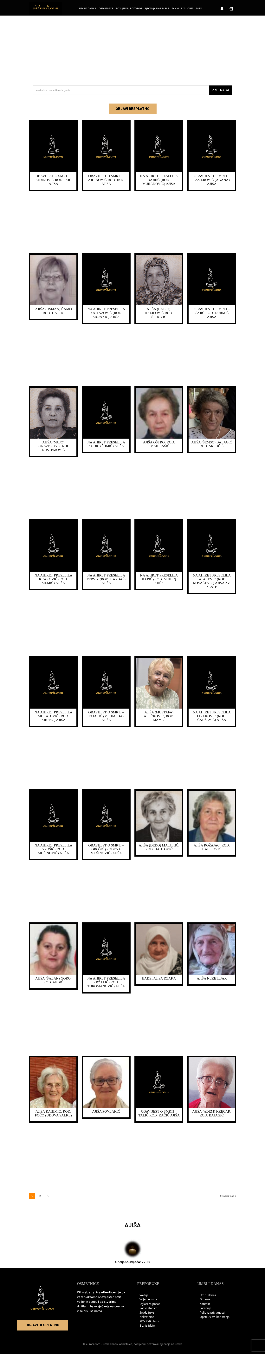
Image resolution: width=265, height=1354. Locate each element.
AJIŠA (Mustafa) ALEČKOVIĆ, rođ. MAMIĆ (159, 716)
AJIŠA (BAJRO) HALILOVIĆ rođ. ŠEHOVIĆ (159, 313)
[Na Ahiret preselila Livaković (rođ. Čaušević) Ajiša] (212, 683)
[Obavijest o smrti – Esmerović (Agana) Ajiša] (212, 146)
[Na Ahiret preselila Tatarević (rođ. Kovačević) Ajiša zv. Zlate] (212, 546)
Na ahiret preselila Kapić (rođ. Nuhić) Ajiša (159, 579)
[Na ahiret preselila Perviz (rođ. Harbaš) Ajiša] (106, 546)
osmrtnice (125, 1344)
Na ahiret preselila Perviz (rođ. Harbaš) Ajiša (106, 579)
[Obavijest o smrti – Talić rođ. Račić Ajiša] (159, 1082)
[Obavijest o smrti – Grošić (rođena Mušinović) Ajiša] (106, 816)
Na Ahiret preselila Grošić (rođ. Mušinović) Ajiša (53, 849)
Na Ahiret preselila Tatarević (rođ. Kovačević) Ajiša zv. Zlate (212, 581)
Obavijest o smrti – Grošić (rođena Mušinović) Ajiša (106, 849)
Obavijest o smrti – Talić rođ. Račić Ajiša (159, 1113)
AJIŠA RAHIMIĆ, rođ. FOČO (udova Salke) (53, 1113)
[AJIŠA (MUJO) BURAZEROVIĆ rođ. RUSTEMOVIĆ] (53, 413)
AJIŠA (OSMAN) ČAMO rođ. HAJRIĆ (53, 311)
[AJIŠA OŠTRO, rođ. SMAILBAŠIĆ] (159, 413)
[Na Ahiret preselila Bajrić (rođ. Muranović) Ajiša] (159, 146)
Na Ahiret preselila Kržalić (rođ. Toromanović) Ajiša (106, 982)
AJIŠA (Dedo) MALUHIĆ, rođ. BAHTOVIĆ (159, 847)
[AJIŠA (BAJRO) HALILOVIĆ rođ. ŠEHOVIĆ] (159, 280)
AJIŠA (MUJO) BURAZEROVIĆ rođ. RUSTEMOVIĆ (53, 446)
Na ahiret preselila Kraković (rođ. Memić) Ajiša (53, 579)
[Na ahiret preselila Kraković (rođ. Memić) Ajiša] (53, 546)
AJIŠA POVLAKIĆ (106, 1111)
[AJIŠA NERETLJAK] (212, 949)
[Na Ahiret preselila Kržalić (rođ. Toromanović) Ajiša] (106, 949)
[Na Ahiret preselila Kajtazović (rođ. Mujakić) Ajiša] (106, 280)
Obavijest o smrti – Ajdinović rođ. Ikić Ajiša (53, 180)
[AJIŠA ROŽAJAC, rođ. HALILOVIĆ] (212, 816)
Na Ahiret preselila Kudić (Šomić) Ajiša (106, 444)
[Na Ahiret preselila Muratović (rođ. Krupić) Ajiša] (53, 683)
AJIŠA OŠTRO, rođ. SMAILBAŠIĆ (159, 444)
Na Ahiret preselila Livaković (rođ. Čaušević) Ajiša (212, 716)
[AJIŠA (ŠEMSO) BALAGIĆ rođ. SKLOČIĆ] (212, 413)
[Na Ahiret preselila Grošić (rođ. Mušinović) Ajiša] (53, 816)
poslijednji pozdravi (146, 1344)
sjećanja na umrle (171, 1344)
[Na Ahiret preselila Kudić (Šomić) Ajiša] (106, 413)
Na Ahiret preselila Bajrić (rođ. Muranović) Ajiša (159, 180)
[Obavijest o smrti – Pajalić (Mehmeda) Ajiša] (106, 683)
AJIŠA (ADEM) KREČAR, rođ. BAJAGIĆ (211, 1113)
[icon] (222, 8)
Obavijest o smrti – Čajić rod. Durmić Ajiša (212, 313)
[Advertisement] (132, 50)
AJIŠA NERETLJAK (212, 978)
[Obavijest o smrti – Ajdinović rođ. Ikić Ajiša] (53, 146)
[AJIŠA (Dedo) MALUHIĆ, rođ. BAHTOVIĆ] (159, 816)
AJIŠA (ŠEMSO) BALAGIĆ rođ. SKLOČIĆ (211, 444)
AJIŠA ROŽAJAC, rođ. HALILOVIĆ (212, 847)
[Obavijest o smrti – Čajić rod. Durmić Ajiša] (212, 280)
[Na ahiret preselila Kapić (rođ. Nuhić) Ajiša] (159, 546)
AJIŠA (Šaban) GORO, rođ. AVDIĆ (53, 980)
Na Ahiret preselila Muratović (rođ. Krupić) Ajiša (53, 716)
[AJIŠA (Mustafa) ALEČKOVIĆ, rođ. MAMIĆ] (159, 683)
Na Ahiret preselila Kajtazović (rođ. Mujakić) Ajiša (106, 313)
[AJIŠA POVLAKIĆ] (106, 1082)
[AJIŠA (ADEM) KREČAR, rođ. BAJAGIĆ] (212, 1082)
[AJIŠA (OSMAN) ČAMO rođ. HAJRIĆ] (53, 280)
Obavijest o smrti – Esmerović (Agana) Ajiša (212, 180)
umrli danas (110, 1344)
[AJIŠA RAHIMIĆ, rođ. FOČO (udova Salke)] (53, 1082)
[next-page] (48, 1196)
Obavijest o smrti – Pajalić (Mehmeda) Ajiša (106, 716)
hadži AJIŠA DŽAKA (159, 978)
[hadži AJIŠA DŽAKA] (159, 949)
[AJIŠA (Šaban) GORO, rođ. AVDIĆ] (53, 949)
